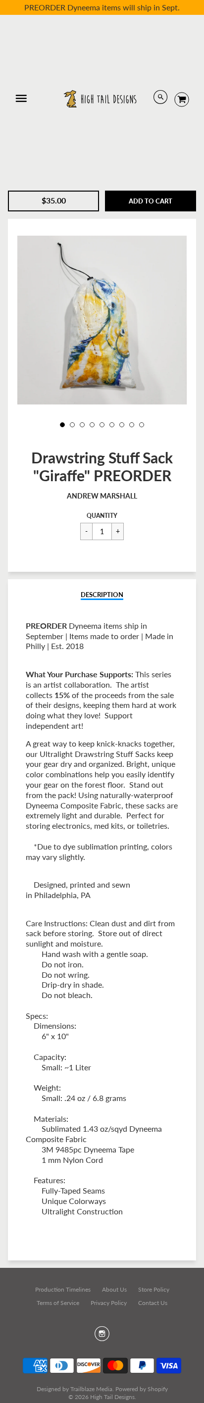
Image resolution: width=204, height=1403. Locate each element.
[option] (101, 320)
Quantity (102, 515)
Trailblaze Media (91, 1389)
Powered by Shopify (141, 1389)
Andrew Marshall (102, 496)
